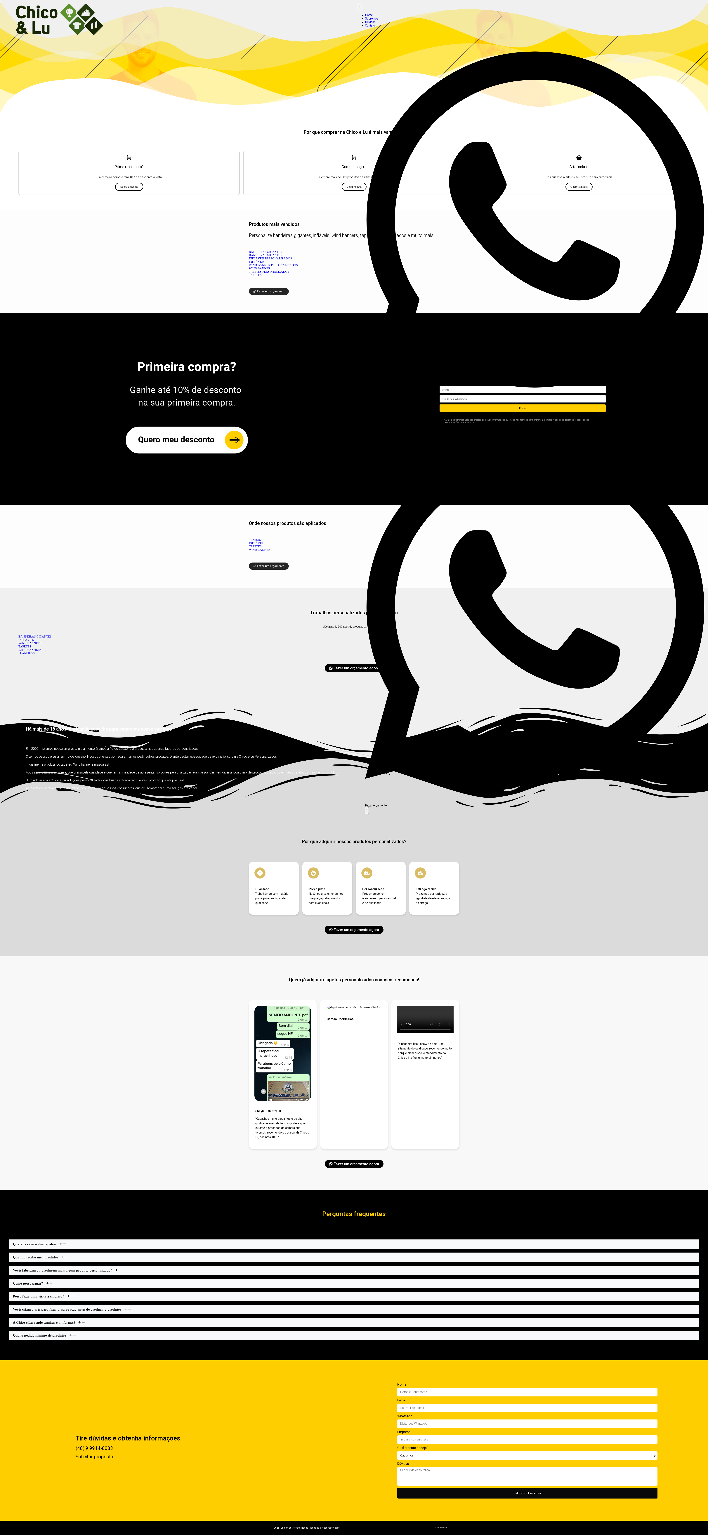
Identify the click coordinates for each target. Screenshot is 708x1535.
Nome (401, 1384)
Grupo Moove (440, 1528)
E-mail (401, 1400)
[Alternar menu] (359, 7)
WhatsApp (404, 1416)
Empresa (403, 1432)
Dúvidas (403, 1464)
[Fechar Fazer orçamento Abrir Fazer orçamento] (367, 810)
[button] (354, 1244)
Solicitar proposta (94, 1456)
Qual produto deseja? (412, 1448)
